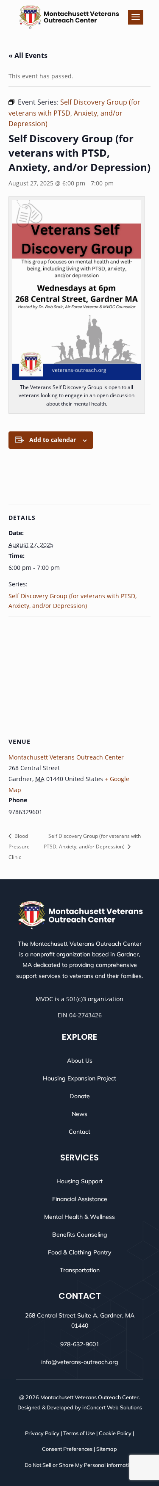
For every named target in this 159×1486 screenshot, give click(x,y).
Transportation (80, 1270)
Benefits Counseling (79, 1234)
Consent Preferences (67, 1448)
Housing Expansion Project (79, 1078)
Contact (79, 1131)
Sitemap (106, 1448)
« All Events (27, 55)
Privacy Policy (42, 1433)
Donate (80, 1096)
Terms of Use (79, 1433)
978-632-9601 (79, 1344)
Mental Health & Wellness (79, 1217)
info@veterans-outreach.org (79, 1362)
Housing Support (79, 1181)
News (79, 1114)
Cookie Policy (115, 1433)
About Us (79, 1060)
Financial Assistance (79, 1199)
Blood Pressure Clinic (19, 846)
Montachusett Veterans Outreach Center (66, 757)
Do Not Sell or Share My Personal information (80, 1464)
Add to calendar (52, 440)
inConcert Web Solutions (112, 1407)
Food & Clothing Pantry (79, 1252)
